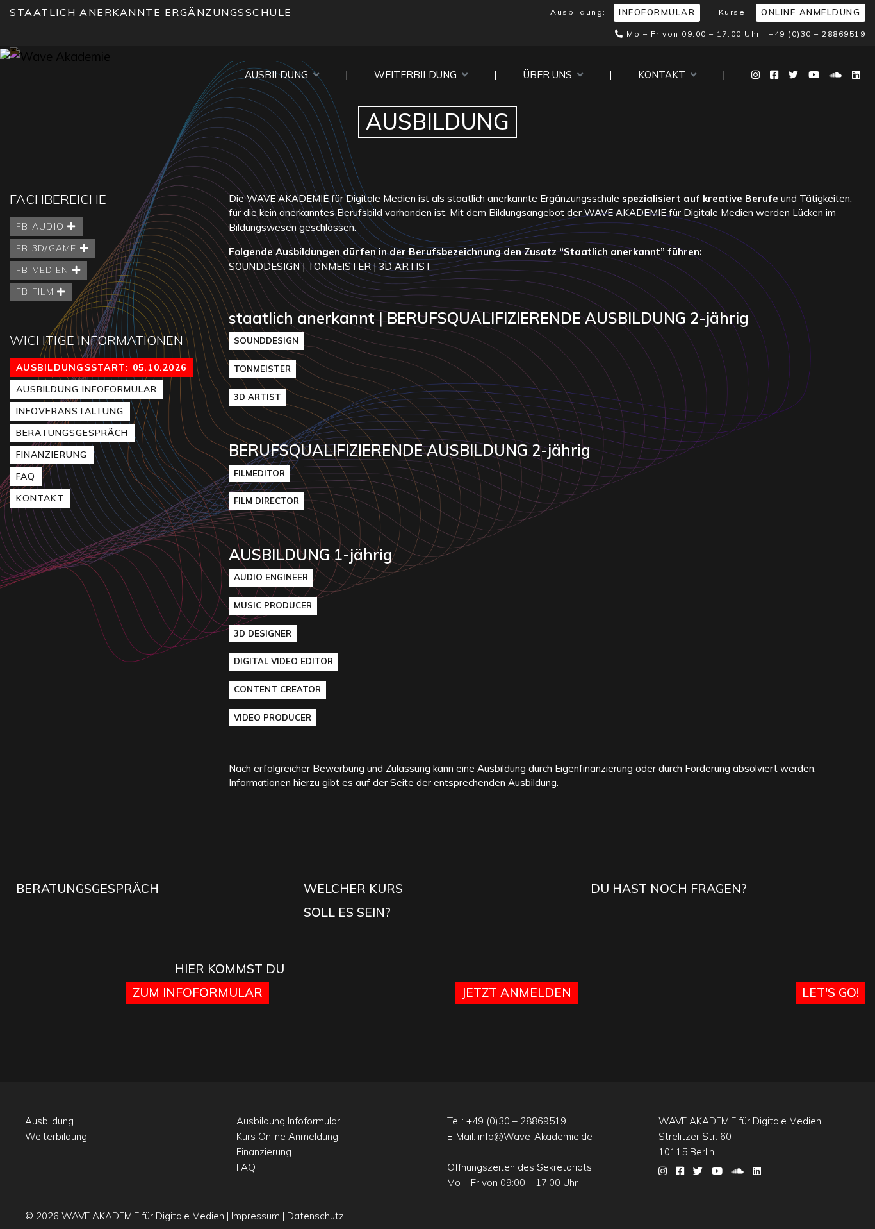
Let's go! (830, 992)
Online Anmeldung (810, 12)
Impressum (255, 1216)
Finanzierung (51, 454)
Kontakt (664, 75)
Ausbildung (279, 75)
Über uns (550, 75)
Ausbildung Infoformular (86, 389)
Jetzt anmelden (516, 992)
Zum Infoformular (198, 992)
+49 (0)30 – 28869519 (817, 33)
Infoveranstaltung (70, 411)
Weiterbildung (418, 75)
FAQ (25, 476)
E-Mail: (520, 1136)
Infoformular (657, 12)
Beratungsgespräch (72, 433)
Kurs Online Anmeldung (287, 1136)
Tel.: (506, 1121)
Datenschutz (315, 1216)
